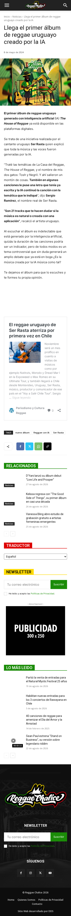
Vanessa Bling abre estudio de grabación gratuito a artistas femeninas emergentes (45, 517)
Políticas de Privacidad (42, 593)
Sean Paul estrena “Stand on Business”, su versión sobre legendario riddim (44, 739)
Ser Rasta (58, 432)
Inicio (7, 16)
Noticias (16, 16)
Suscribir (58, 584)
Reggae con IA (41, 432)
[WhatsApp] (38, 446)
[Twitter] (29, 446)
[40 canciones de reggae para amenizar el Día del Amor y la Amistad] (13, 720)
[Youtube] (50, 873)
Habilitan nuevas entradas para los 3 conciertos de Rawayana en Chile (46, 699)
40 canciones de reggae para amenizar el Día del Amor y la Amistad (44, 719)
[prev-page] (6, 533)
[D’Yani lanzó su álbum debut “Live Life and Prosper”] (13, 480)
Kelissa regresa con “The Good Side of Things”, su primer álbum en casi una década (46, 497)
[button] (6, 5)
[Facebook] (20, 446)
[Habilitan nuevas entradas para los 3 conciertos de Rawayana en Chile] (13, 700)
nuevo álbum (22, 432)
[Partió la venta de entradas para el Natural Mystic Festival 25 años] (13, 682)
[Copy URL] (47, 446)
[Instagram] (31, 873)
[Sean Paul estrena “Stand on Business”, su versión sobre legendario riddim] (13, 740)
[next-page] (12, 533)
